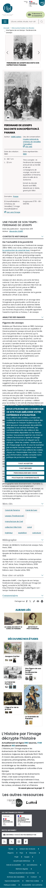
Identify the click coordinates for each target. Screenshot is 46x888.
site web (28, 146)
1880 (25, 154)
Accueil (6, 28)
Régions (11, 853)
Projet (16, 857)
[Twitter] (11, 841)
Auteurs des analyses (27, 849)
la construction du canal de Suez (16, 250)
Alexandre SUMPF (16, 231)
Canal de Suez (31, 510)
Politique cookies (10, 885)
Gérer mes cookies (32, 881)
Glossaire (32, 853)
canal (29, 527)
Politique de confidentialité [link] (25, 478)
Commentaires (10, 595)
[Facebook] (26, 841)
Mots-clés (7, 503)
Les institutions (32, 865)
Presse (15, 196)
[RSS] (4, 841)
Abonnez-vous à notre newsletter (21, 835)
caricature (36, 533)
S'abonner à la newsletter (37, 15)
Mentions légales (22, 869)
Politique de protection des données (22, 873)
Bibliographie (9, 539)
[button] (38, 52)
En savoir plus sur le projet (30, 788)
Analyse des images (13, 317)
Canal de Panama (12, 510)
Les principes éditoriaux (21, 861)
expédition (22, 533)
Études (11, 849)
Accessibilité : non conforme (32, 885)
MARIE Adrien (16, 137)
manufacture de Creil (14, 521)
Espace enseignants (12, 881)
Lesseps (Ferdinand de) (14, 516)
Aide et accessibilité (13, 865)
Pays (21, 853)
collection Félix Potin (13, 527)
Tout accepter (25, 463)
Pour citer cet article (13, 575)
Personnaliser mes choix (25, 473)
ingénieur (9, 533)
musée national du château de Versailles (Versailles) (32, 141)
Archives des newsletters (16, 877)
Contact (34, 877)
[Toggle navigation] (5, 21)
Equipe (26, 857)
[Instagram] (18, 841)
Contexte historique (15, 236)
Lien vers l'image (13, 212)
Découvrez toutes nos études (23, 28)
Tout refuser (25, 468)
